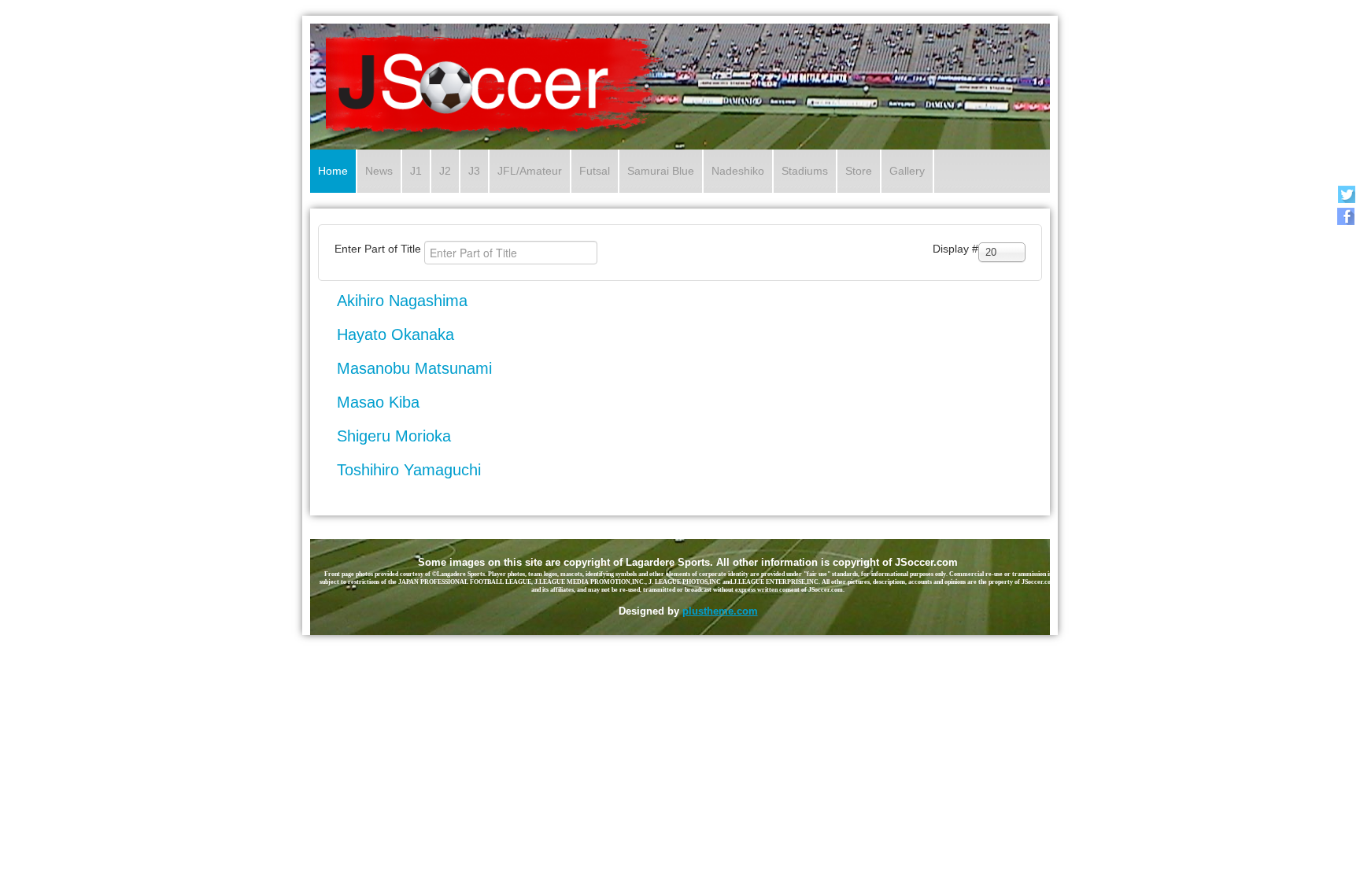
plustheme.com (720, 611)
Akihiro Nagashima (402, 300)
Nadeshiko (737, 170)
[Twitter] (1346, 194)
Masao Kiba (378, 402)
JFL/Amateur (529, 170)
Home (333, 170)
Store (858, 170)
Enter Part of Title (379, 248)
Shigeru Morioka (394, 436)
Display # (955, 248)
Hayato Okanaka (395, 334)
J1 (416, 170)
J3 (474, 170)
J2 (445, 170)
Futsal (594, 170)
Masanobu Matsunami (414, 368)
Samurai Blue (660, 170)
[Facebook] (1346, 216)
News (379, 170)
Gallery (907, 170)
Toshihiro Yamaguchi (409, 469)
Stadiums (805, 170)
